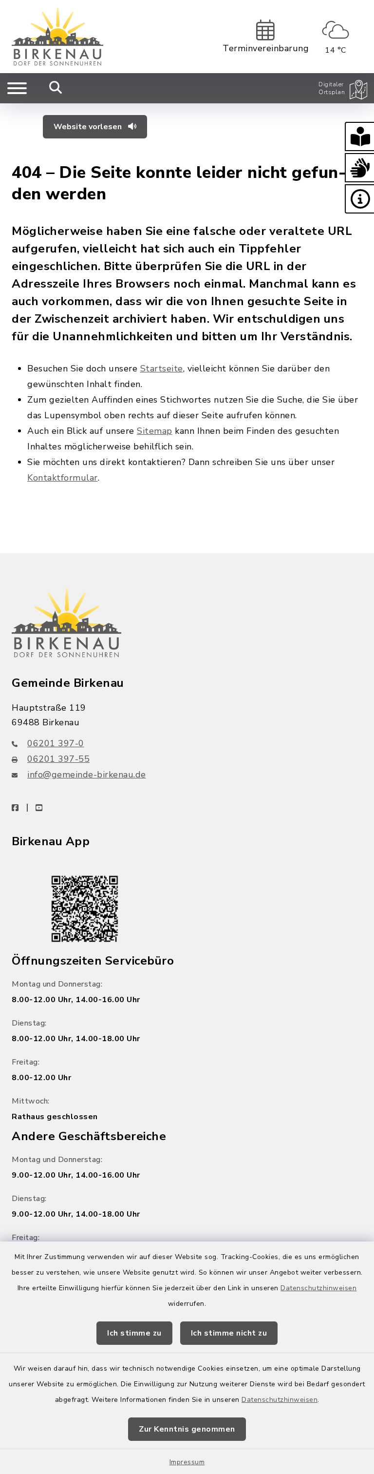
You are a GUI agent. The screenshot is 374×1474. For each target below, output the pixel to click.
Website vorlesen (89, 126)
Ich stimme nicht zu (229, 1333)
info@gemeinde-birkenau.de (86, 774)
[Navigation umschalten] (17, 88)
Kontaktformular (62, 478)
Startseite (161, 368)
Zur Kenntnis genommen (187, 1429)
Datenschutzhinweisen (318, 1288)
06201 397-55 (58, 759)
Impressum (187, 1462)
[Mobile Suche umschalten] (56, 88)
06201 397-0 (55, 743)
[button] (359, 136)
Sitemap (154, 431)
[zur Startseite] (57, 36)
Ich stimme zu (134, 1333)
